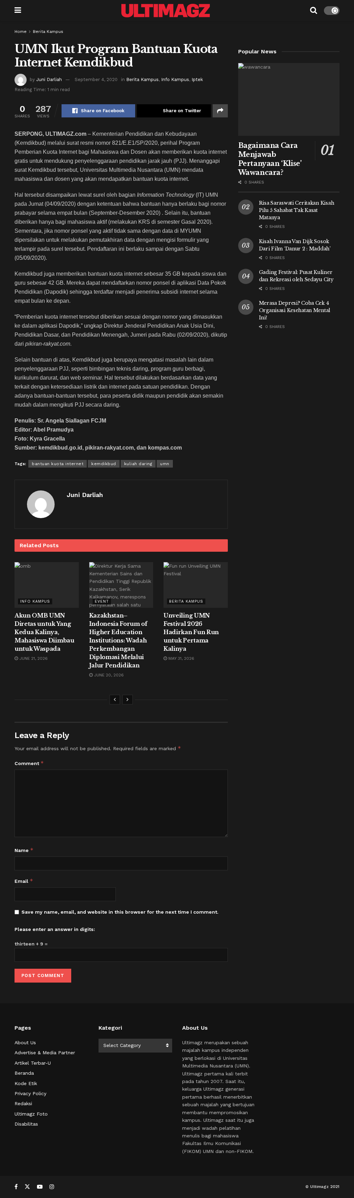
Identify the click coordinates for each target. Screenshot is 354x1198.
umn (164, 463)
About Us (25, 1042)
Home (21, 31)
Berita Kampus (48, 31)
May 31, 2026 (180, 658)
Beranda (24, 1073)
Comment (29, 763)
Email (24, 881)
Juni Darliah (49, 79)
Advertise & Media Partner (45, 1052)
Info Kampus (175, 79)
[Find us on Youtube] (40, 1187)
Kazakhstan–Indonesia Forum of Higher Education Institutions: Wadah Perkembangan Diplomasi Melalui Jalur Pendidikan (118, 640)
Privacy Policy (30, 1093)
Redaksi (23, 1103)
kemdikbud (103, 463)
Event (102, 601)
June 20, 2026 (108, 675)
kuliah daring (138, 463)
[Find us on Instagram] (51, 1187)
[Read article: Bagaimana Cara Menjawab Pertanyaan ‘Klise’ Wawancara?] (288, 99)
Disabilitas (26, 1124)
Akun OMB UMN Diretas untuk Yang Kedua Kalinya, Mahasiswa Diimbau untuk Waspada (44, 632)
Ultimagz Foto (31, 1114)
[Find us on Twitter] (27, 1187)
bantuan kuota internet (57, 463)
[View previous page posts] (115, 699)
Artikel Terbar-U (33, 1063)
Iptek (197, 79)
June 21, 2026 (33, 658)
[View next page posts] (127, 699)
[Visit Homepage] (165, 10)
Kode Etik (26, 1083)
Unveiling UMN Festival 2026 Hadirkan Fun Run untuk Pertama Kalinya (191, 632)
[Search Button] (313, 10)
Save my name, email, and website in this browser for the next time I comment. (119, 912)
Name (24, 850)
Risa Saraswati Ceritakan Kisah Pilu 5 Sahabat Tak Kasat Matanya (296, 210)
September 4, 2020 (96, 79)
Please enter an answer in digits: (55, 929)
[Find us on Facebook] (16, 1187)
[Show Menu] (18, 10)
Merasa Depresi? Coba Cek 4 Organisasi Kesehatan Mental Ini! (294, 310)
